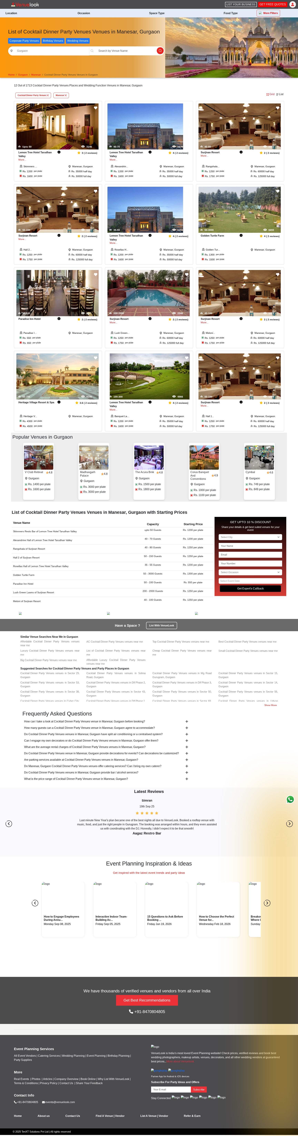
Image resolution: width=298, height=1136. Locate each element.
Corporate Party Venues (24, 40)
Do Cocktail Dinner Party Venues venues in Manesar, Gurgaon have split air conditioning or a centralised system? (93, 734)
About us (44, 1115)
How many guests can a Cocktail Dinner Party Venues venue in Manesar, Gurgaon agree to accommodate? (89, 727)
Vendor (120, 1115)
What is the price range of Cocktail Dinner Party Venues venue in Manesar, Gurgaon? (76, 778)
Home (18, 1115)
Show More (270, 705)
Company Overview (66, 1079)
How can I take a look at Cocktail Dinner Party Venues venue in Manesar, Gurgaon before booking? (84, 721)
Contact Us (66, 1083)
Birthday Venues (53, 40)
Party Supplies (23, 1059)
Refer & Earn (192, 1115)
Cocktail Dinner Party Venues (32, 95)
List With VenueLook (161, 625)
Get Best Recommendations (146, 1000)
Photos (36, 1079)
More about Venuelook (180, 1061)
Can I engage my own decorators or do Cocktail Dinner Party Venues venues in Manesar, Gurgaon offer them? (91, 740)
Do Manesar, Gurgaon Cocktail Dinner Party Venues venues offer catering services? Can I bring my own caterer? (92, 766)
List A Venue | (149, 1115)
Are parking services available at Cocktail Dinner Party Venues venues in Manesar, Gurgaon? (81, 759)
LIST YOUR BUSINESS (240, 4)
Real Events (22, 1079)
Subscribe (199, 1089)
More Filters (270, 13)
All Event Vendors (25, 1055)
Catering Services (49, 1055)
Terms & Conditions (26, 1083)
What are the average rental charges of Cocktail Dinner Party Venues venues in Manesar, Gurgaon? (85, 746)
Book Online (88, 1079)
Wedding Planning (73, 1055)
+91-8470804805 (149, 1011)
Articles (47, 1079)
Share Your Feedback (89, 1083)
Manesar (60, 95)
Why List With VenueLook (113, 1079)
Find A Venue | (105, 1115)
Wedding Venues (77, 40)
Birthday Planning (119, 1055)
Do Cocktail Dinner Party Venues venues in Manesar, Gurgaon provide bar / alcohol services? (81, 772)
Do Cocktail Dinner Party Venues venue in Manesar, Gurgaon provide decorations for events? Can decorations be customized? (101, 753)
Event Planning (96, 1055)
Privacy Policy (48, 1083)
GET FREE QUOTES (273, 4)
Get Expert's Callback (250, 588)
